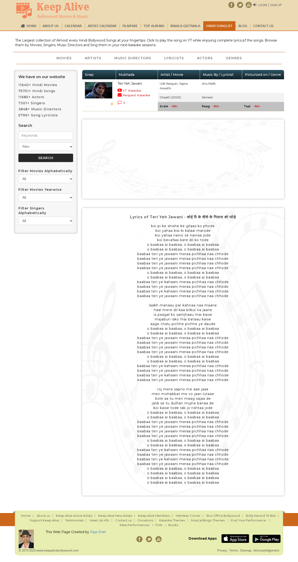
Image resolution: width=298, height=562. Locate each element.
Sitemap (245, 550)
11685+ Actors (31, 97)
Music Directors (132, 58)
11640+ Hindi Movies (37, 85)
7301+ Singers (31, 103)
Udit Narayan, (169, 83)
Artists (93, 58)
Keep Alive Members (154, 515)
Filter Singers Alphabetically (32, 210)
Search (25, 125)
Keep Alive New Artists (115, 515)
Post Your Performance (248, 520)
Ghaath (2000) (170, 97)
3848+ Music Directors (39, 109)
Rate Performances (134, 525)
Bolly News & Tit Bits (261, 515)
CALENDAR (73, 26)
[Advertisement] (183, 159)
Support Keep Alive (44, 520)
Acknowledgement (266, 550)
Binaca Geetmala (185, 26)
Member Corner (188, 515)
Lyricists (174, 58)
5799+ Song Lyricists (38, 115)
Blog (242, 26)
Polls (158, 525)
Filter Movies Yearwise (40, 189)
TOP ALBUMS (154, 26)
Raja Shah (98, 532)
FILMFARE (130, 26)
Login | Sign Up (270, 5)
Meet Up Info (99, 520)
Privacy (222, 550)
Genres (234, 58)
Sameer (207, 97)
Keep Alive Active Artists (74, 515)
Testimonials (74, 520)
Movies (64, 58)
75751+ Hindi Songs (36, 91)
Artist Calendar (102, 26)
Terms (233, 550)
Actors (205, 58)
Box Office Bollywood (223, 515)
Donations (145, 520)
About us (51, 26)
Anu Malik (209, 83)
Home (32, 26)
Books (173, 525)
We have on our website (41, 77)
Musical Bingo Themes (208, 520)
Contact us (263, 26)
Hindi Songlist (219, 26)
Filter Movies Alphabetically (45, 171)
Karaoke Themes (172, 520)
